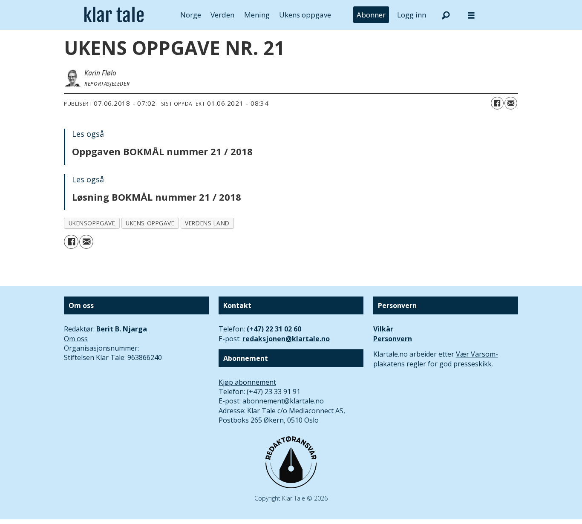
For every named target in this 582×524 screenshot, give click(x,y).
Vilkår (383, 329)
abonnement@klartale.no (283, 401)
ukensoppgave (92, 223)
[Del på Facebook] (497, 103)
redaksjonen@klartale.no (286, 338)
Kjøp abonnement (247, 382)
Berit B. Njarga (121, 329)
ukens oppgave (150, 223)
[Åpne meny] (471, 15)
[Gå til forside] (114, 15)
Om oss (76, 338)
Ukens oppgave (305, 15)
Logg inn (411, 15)
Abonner (371, 15)
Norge (190, 15)
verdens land (207, 223)
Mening (257, 15)
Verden (222, 15)
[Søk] (446, 15)
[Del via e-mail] (510, 103)
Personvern (392, 338)
